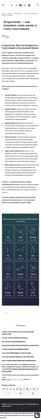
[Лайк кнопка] (3, 312)
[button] (37, 415)
